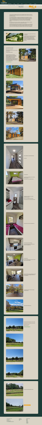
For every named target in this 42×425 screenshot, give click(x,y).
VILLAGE (27, 421)
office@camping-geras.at (11, 421)
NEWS (27, 419)
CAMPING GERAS (28, 418)
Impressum (20, 418)
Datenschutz (20, 419)
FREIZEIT (27, 422)
